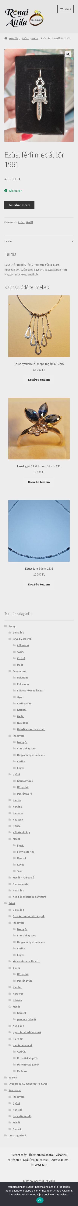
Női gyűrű (23, 787)
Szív (19, 871)
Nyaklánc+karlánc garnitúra (29, 896)
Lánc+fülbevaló (22, 1116)
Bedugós (22, 742)
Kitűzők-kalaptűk (27, 1058)
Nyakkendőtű (21, 884)
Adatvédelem (60, 1160)
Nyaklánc (22, 722)
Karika (21, 761)
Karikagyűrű (24, 703)
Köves (20, 864)
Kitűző (21, 658)
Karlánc (17, 806)
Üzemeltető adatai (41, 1155)
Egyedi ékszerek (22, 639)
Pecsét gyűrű (25, 980)
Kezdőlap (14, 38)
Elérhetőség (19, 1155)
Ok (40, 1200)
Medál (34, 38)
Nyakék (17, 1129)
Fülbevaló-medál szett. (26, 961)
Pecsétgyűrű (24, 793)
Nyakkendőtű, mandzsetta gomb (28, 1084)
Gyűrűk (21, 1051)
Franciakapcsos (26, 748)
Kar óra (17, 800)
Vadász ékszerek (22, 1045)
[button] (68, 54)
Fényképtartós (25, 852)
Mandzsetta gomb (28, 1064)
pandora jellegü (26, 1019)
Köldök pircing (21, 832)
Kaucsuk (18, 819)
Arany (12, 626)
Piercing (18, 1039)
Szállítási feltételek (36, 1160)
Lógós (20, 768)
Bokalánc (18, 632)
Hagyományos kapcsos (31, 755)
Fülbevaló (23, 645)
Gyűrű (20, 652)
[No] (73, 1194)
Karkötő (22, 709)
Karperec (18, 813)
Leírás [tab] (8, 241)
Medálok (22, 1071)
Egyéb (20, 845)
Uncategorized (17, 1135)
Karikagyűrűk (25, 781)
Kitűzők (17, 1000)
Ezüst (25, 38)
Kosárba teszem (19, 205)
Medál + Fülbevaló (23, 877)
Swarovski (15, 1090)
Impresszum (39, 1164)
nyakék (13, 1077)
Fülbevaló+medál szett (30, 690)
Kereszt (21, 858)
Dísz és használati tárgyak (28, 916)
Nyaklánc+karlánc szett (31, 729)
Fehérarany (19, 671)
